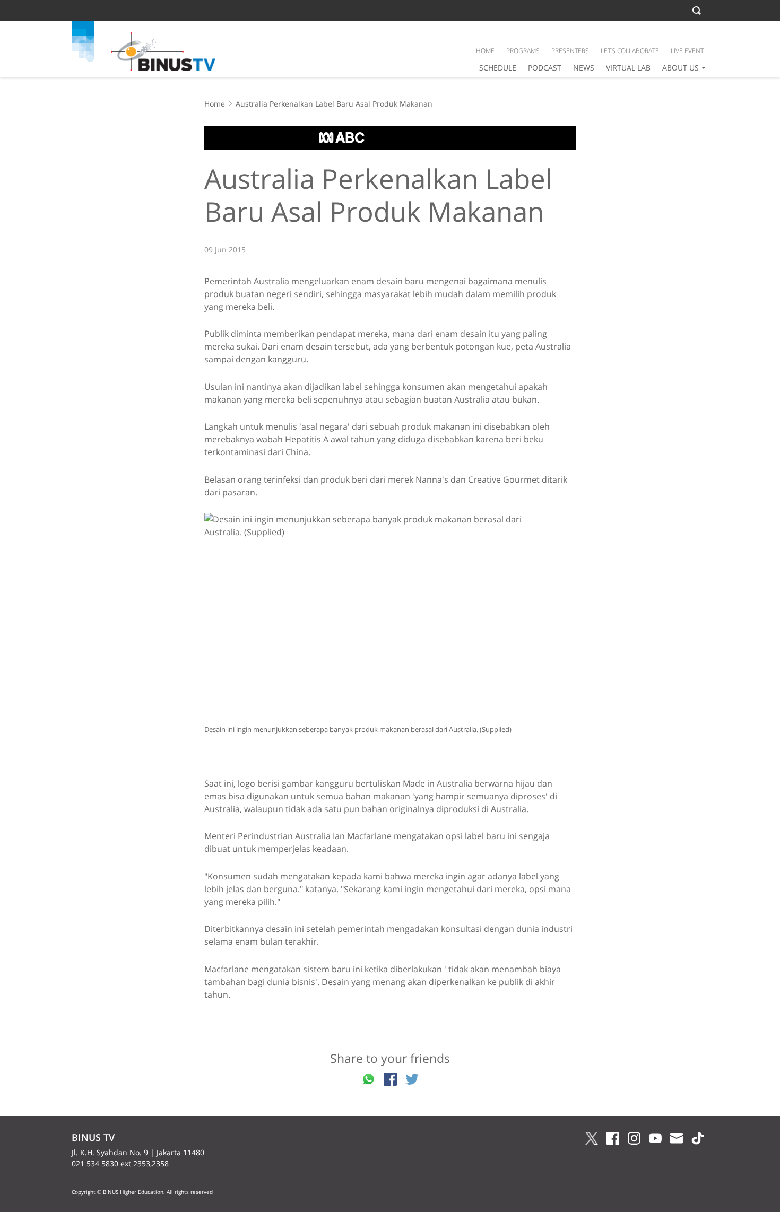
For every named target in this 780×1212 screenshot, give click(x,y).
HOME (485, 50)
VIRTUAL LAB (628, 68)
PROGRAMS (523, 50)
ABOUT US (680, 68)
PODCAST (544, 68)
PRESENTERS (570, 50)
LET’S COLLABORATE (630, 50)
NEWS (583, 68)
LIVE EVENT (687, 50)
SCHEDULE (497, 68)
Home (214, 104)
